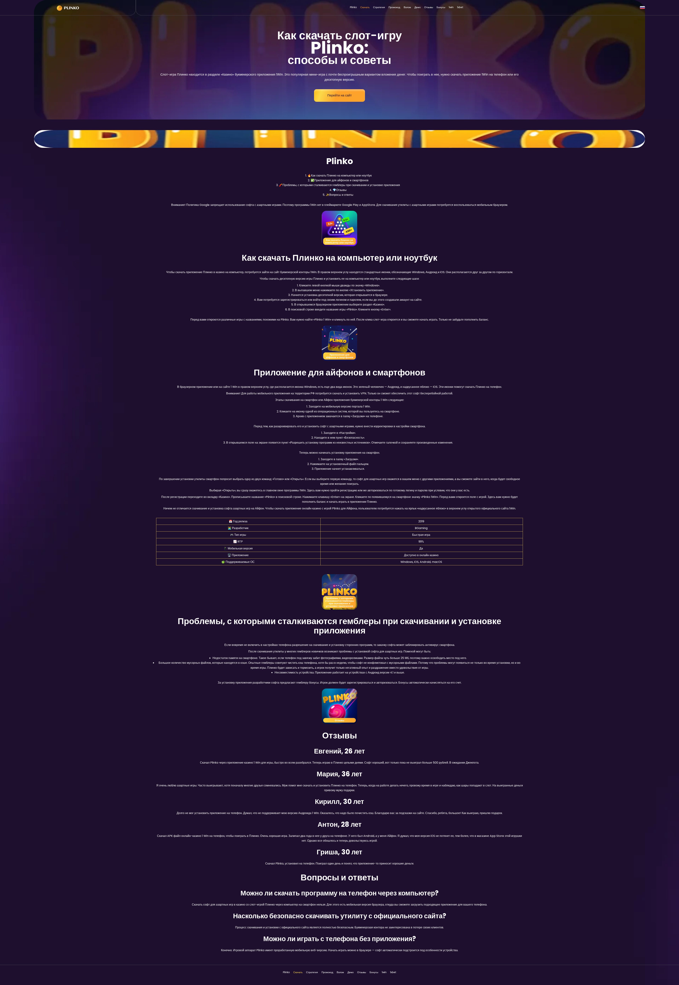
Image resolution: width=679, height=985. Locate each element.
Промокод (394, 7)
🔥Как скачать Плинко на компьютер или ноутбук (339, 175)
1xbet (460, 7)
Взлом (407, 7)
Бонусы (441, 7)
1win (451, 7)
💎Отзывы (340, 190)
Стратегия (379, 7)
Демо (417, 7)
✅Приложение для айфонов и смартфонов (339, 180)
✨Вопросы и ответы (339, 195)
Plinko (353, 7)
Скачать (365, 7)
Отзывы (428, 7)
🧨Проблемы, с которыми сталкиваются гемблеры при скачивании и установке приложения (339, 185)
